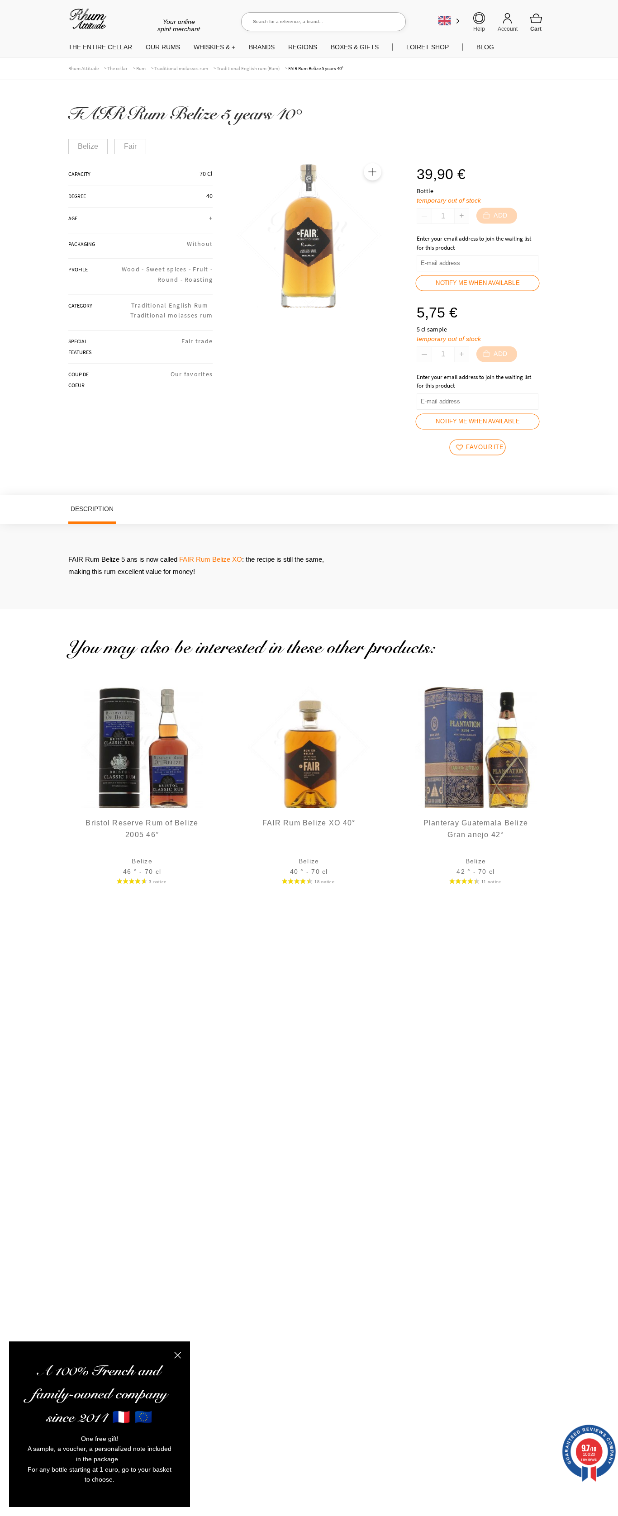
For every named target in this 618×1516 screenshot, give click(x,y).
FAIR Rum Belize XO (210, 559)
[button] (372, 171)
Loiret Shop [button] (427, 47)
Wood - (134, 269)
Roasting (199, 279)
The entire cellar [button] (100, 47)
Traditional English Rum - (172, 305)
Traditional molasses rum (181, 68)
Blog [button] (485, 47)
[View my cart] (536, 22)
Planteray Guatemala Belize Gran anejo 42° (475, 829)
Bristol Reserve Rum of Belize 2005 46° (142, 829)
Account (508, 29)
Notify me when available (477, 283)
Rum (141, 68)
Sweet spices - (169, 269)
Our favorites (192, 374)
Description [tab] (92, 508)
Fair (130, 146)
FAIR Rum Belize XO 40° (309, 823)
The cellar (117, 68)
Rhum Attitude (86, 21)
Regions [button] (302, 47)
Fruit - (203, 269)
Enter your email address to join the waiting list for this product (474, 243)
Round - (171, 279)
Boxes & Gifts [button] (355, 47)
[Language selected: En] (449, 20)
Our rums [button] (163, 47)
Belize (88, 146)
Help (479, 29)
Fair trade (197, 341)
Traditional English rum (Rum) (248, 68)
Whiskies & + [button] (214, 47)
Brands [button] (262, 47)
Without (200, 244)
